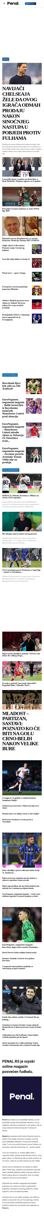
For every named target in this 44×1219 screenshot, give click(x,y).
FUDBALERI (7, 919)
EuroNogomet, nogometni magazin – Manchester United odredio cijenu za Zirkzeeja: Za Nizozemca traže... (13, 432)
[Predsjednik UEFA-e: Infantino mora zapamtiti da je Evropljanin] (37, 318)
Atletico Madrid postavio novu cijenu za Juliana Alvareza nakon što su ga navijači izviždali (15, 304)
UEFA (5, 772)
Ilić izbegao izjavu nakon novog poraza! (19, 534)
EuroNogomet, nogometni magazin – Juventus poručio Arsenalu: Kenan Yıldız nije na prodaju (13, 455)
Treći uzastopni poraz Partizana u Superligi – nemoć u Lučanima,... (21, 571)
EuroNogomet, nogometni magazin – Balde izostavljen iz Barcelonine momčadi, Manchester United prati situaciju (13, 408)
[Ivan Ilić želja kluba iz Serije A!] (37, 263)
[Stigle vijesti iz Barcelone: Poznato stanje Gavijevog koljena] (37, 249)
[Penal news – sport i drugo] (37, 277)
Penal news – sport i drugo (13, 273)
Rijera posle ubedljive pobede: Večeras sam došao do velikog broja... (21, 654)
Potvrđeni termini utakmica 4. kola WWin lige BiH (20, 210)
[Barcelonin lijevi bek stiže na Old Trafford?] (34, 386)
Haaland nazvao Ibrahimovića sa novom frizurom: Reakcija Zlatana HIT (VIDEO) (20, 239)
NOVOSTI (6, 991)
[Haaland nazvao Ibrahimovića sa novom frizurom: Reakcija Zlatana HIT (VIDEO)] (22, 226)
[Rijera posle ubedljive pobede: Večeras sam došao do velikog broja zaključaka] (22, 641)
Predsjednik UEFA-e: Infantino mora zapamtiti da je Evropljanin (16, 317)
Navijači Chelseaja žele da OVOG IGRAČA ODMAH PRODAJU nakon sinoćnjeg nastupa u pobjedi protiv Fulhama (21, 113)
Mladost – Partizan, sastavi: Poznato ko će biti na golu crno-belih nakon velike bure (21, 731)
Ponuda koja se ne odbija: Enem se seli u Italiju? (20, 814)
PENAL (5, 59)
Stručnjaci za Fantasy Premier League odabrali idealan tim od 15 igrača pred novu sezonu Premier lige (21, 1027)
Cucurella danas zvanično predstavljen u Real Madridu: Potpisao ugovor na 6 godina (21, 180)
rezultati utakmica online (16, 1172)
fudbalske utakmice (14, 1142)
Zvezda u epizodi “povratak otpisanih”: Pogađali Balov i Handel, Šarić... (19, 684)
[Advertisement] (22, 32)
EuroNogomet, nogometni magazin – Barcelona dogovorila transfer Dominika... (20, 946)
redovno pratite (22, 1191)
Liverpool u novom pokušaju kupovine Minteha (14, 288)
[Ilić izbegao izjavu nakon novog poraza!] (22, 521)
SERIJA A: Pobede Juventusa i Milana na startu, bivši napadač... (20, 496)
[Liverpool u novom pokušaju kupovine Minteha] (37, 290)
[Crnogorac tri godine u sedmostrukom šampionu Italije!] (22, 777)
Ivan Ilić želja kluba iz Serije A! (16, 259)
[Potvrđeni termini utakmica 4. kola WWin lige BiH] (22, 196)
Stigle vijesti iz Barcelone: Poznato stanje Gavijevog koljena (13, 247)
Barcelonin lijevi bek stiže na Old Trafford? (11, 386)
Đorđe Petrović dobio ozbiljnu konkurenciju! (19, 953)
